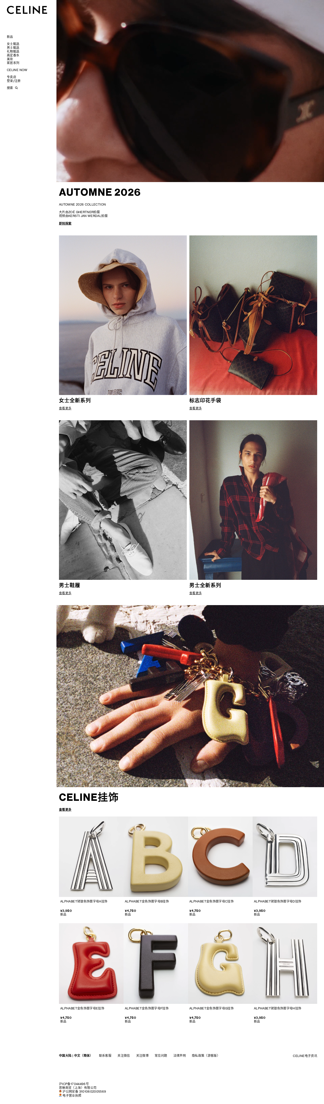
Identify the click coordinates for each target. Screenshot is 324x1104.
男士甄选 (13, 48)
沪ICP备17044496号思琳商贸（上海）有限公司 (77, 1086)
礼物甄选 (13, 51)
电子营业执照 (72, 1095)
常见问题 (161, 1055)
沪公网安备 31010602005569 (84, 1091)
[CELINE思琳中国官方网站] (27, 10)
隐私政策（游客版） (206, 1055)
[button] (305, 173)
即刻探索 (65, 223)
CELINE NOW (17, 70)
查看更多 (65, 809)
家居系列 (13, 63)
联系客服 (105, 1055)
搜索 (10, 88)
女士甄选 (13, 44)
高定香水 (13, 55)
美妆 (10, 59)
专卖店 (11, 77)
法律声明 (179, 1055)
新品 (10, 37)
